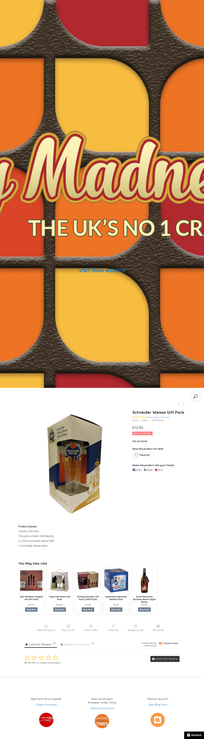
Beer (145, 420)
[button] (143, 455)
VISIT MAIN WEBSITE (102, 270)
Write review (152, 417)
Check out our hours (102, 708)
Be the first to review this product (42, 662)
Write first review (166, 658)
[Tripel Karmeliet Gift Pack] (59, 580)
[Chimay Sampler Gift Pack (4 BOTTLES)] (88, 580)
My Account (68, 630)
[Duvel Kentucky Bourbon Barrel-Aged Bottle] (144, 580)
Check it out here (46, 704)
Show (194, 735)
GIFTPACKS (158, 420)
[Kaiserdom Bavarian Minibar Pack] (116, 580)
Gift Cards (158, 630)
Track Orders (91, 630)
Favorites (113, 630)
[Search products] (195, 396)
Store (135, 420)
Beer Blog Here (158, 704)
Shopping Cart (136, 630)
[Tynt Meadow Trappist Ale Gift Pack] (31, 580)
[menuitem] (179, 404)
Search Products (46, 630)
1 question (164, 417)
